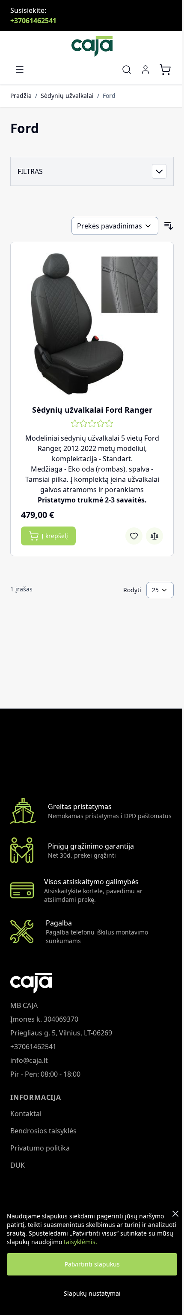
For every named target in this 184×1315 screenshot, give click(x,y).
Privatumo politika (40, 1148)
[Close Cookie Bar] (175, 1213)
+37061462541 (33, 20)
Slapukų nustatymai (92, 1293)
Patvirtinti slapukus (92, 1264)
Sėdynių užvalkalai (67, 95)
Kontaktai (26, 1113)
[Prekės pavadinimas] (114, 226)
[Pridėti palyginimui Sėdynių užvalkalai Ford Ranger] (154, 536)
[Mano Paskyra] (145, 69)
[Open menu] (19, 69)
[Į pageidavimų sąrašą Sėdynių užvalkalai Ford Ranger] (133, 536)
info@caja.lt (29, 1060)
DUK (17, 1165)
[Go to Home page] (92, 46)
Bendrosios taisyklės (43, 1130)
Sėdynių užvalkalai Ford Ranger (92, 410)
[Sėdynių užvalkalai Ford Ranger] (92, 324)
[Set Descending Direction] (168, 226)
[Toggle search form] (126, 69)
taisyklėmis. (80, 1242)
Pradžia (21, 95)
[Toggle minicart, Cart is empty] (165, 69)
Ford (109, 95)
